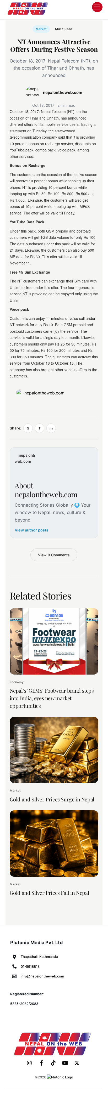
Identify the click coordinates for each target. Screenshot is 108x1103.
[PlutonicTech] (60, 1077)
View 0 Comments (54, 555)
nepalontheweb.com (44, 392)
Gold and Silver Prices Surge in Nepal (52, 799)
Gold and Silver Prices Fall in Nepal (49, 892)
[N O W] (29, 14)
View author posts (31, 530)
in (51, 428)
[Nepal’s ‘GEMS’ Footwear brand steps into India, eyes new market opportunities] (54, 641)
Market (41, 29)
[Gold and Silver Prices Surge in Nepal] (54, 750)
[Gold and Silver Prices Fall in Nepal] (54, 843)
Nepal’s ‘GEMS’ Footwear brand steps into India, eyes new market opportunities (52, 698)
